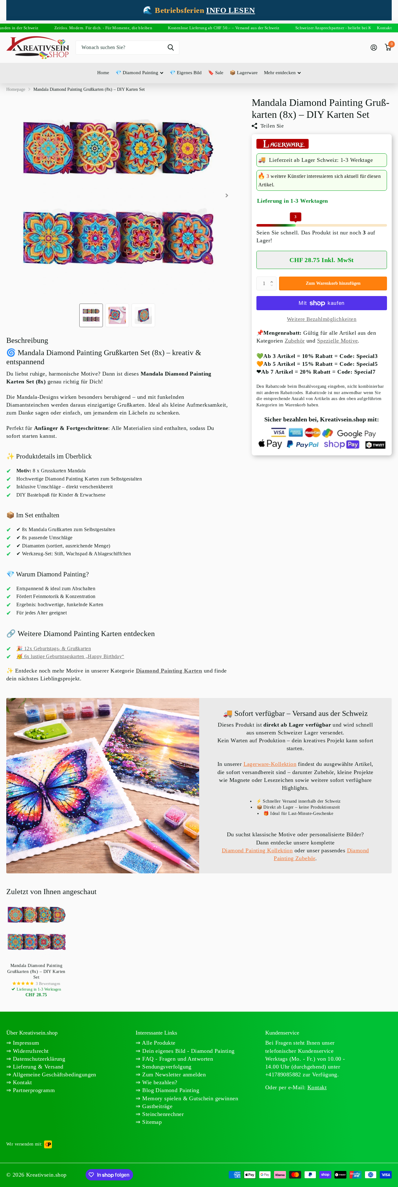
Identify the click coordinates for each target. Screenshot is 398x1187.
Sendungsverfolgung (166, 1066)
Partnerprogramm (33, 1090)
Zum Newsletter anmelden (173, 1074)
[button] (273, 278)
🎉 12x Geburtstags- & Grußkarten (53, 648)
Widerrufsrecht (29, 1051)
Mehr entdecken (280, 72)
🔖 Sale (215, 72)
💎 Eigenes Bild (186, 72)
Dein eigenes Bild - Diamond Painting (188, 1051)
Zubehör (295, 341)
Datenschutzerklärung (38, 1059)
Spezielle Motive (337, 341)
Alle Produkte (158, 1043)
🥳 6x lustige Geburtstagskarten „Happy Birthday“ (70, 656)
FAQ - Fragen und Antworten (177, 1059)
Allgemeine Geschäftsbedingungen (53, 1074)
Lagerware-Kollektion (270, 764)
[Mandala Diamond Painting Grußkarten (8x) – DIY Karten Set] (36, 929)
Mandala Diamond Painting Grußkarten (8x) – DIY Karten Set (36, 971)
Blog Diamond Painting (170, 1090)
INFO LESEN (230, 10)
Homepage (15, 89)
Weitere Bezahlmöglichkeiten (321, 319)
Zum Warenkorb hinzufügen (333, 283)
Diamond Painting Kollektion (257, 850)
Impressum (25, 1043)
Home (103, 72)
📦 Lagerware (244, 72)
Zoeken (170, 48)
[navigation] (91, 315)
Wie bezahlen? (159, 1082)
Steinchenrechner (162, 1114)
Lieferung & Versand (37, 1066)
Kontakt (21, 1082)
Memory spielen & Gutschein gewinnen (189, 1098)
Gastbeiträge (156, 1106)
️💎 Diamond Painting (136, 72)
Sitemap (151, 1122)
